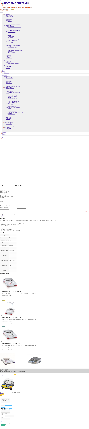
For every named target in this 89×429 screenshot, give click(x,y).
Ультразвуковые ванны (11, 52)
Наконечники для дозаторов (12, 34)
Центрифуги (8, 41)
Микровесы (8, 20)
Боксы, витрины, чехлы (9, 66)
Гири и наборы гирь (7, 22)
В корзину (3, 300)
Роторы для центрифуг (11, 105)
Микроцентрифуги (11, 42)
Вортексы (9, 46)
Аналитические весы (9, 16)
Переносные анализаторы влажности (14, 28)
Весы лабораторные (7, 14)
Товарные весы (8, 120)
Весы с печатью (8, 55)
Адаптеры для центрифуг (12, 44)
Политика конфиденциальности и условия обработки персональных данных (12, 371)
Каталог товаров (4, 13)
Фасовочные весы (9, 58)
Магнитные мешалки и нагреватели (13, 110)
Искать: (1, 9)
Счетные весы (8, 57)
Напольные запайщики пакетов (13, 125)
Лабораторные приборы (8, 25)
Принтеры (7, 67)
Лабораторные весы (9, 15)
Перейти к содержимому (11, 0)
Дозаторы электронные (11, 94)
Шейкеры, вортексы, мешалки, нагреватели (13, 45)
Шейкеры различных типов (12, 47)
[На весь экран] (2, 394)
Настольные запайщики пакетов (13, 64)
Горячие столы (8, 61)
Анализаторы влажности (10, 26)
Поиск (13, 9)
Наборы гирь (8, 23)
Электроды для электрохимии (12, 40)
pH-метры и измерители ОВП (12, 36)
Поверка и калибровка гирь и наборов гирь (13, 24)
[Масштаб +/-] (3, 394)
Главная (1, 140)
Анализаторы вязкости (9, 29)
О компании (4, 72)
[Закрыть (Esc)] (0, 394)
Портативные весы (9, 21)
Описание (3, 215)
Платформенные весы (9, 59)
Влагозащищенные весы (10, 18)
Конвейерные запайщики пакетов (13, 63)
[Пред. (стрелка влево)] (0, 395)
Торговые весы (8, 56)
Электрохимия (8, 35)
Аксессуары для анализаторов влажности (14, 27)
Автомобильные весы (9, 115)
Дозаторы (7, 31)
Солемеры (9, 38)
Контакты (3, 71)
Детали (3, 216)
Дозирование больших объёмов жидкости (14, 33)
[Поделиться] (1, 394)
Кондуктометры (10, 37)
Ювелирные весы (21, 214)
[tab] (45, 215)
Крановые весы (8, 54)
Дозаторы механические (11, 32)
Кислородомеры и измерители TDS (13, 39)
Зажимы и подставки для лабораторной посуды (15, 50)
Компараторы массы (9, 19)
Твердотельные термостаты (12, 49)
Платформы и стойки (9, 69)
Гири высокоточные (9, 84)
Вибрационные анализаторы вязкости (14, 30)
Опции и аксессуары (7, 65)
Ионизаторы (8, 68)
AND (27, 214)
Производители (6, 73)
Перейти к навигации (3, 0)
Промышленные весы (7, 53)
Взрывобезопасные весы (10, 79)
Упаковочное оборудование (8, 60)
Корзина (3, 375)
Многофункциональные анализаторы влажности (15, 89)
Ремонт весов (4, 70)
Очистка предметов (9, 51)
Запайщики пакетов (9, 62)
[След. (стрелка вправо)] (1, 395)
